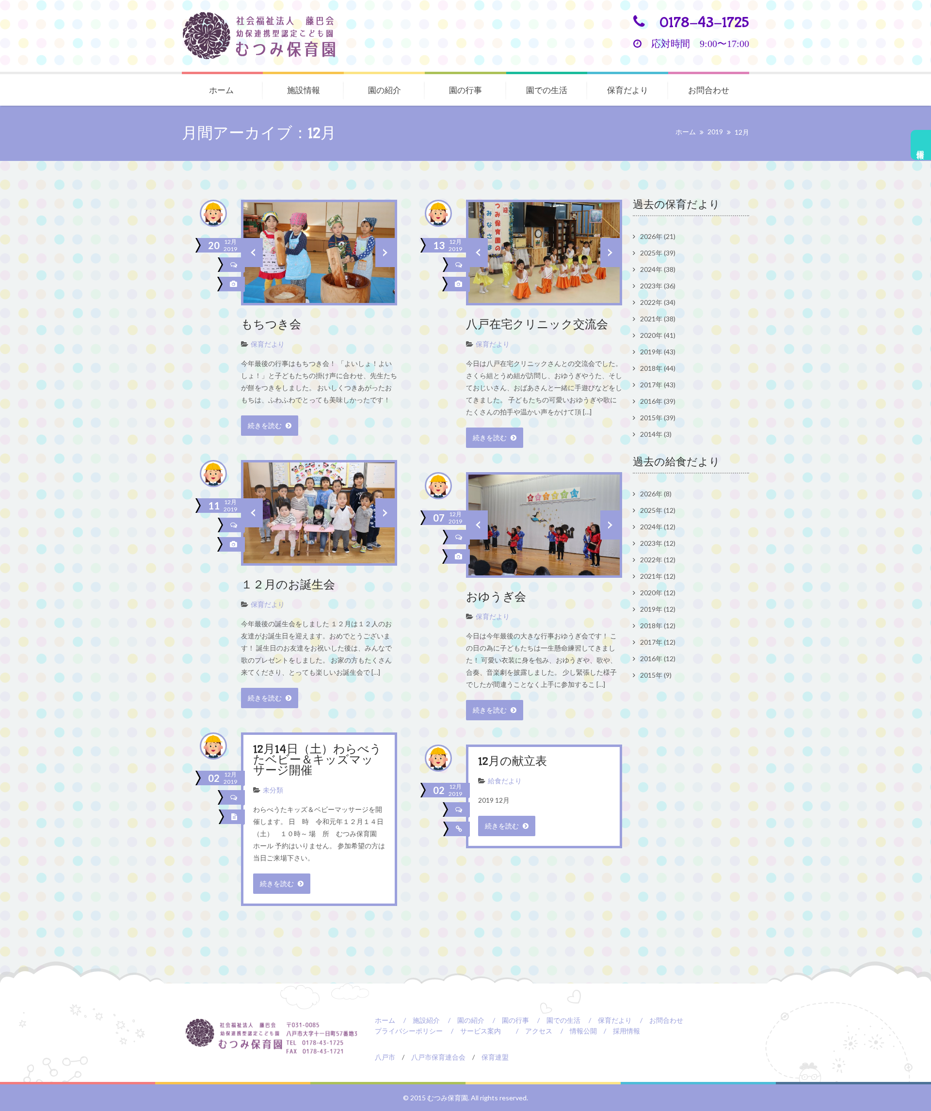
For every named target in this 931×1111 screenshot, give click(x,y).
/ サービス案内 (472, 1031)
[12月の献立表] (461, 829)
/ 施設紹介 (418, 1020)
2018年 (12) (657, 625)
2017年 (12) (657, 642)
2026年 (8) (656, 494)
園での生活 (546, 90)
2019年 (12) (657, 609)
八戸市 (385, 1057)
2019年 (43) (657, 352)
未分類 (273, 790)
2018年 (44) (657, 368)
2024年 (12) (657, 527)
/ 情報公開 (575, 1031)
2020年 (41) (657, 335)
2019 (715, 131)
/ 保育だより (607, 1020)
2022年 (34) (657, 302)
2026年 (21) (657, 236)
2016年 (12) (657, 658)
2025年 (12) (657, 510)
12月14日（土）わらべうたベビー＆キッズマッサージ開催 (317, 760)
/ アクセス (530, 1031)
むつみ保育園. (449, 1098)
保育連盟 (495, 1057)
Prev (253, 252)
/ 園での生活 (555, 1020)
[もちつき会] (235, 284)
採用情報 (921, 144)
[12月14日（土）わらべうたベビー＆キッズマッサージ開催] (236, 816)
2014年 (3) (656, 434)
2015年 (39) (657, 417)
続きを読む (265, 425)
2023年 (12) (657, 543)
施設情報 (303, 90)
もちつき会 (271, 325)
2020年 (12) (657, 592)
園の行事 (465, 90)
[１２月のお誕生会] (235, 544)
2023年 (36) (657, 286)
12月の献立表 (512, 761)
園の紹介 (384, 90)
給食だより (505, 781)
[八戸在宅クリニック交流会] (460, 284)
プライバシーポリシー (409, 1031)
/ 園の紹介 (462, 1020)
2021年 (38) (657, 319)
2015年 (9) (656, 675)
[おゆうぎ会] (460, 556)
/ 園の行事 (507, 1020)
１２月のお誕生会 (288, 585)
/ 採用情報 (618, 1031)
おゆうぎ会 (496, 597)
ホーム (221, 90)
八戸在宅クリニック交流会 (537, 325)
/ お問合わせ (658, 1020)
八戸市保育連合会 (438, 1057)
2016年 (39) (657, 401)
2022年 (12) (657, 560)
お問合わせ (708, 90)
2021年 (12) (657, 576)
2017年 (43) (657, 385)
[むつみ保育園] (267, 36)
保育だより (627, 90)
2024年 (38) (657, 269)
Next (385, 252)
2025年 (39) (657, 253)
